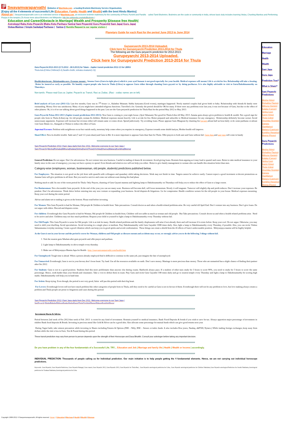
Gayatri (203, 121)
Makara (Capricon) (270, 129)
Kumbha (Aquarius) (270, 132)
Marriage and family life (150, 347)
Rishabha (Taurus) (270, 103)
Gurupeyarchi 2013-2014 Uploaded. (146, 46)
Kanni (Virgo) (268, 115)
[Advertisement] (11, 137)
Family (73, 11)
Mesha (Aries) (268, 100)
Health (83, 11)
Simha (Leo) (267, 112)
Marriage (69, 417)
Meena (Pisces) (269, 135)
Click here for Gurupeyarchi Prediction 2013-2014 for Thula (146, 49)
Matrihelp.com (65, 8)
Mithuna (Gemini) (269, 106)
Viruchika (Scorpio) (270, 121)
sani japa (222, 135)
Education (61, 11)
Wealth (97, 11)
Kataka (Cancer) (269, 109)
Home (52, 417)
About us (7, 14)
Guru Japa (209, 135)
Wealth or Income (181, 347)
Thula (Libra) (268, 118)
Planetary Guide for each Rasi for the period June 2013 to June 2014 (147, 32)
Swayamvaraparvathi (27, 7)
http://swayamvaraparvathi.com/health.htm (107, 250)
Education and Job (127, 347)
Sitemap (91, 417)
